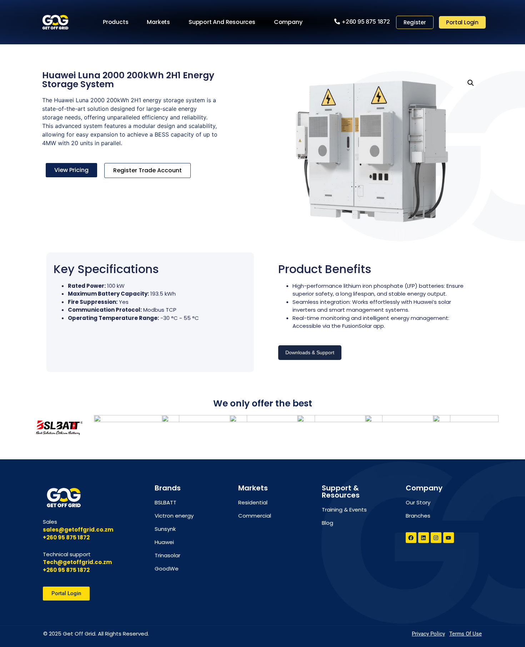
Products (115, 22)
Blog (327, 523)
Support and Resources (222, 22)
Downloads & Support (309, 352)
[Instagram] (436, 537)
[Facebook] (411, 537)
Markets (158, 22)
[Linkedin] (423, 537)
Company (288, 22)
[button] (470, 82)
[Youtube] (448, 537)
